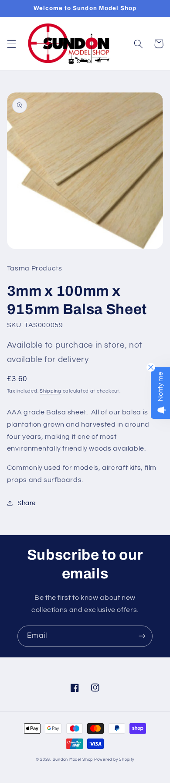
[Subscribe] (142, 636)
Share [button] (26, 503)
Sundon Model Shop (73, 760)
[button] (11, 44)
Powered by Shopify (114, 760)
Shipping (50, 391)
